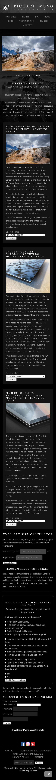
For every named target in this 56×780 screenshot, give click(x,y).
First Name (8, 708)
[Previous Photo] (1, 55)
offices (32, 315)
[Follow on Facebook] (23, 744)
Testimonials (26, 21)
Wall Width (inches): (11, 551)
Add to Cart (11, 238)
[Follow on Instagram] (28, 744)
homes (18, 470)
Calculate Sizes (9, 563)
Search (44, 21)
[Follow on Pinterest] (33, 744)
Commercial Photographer (36, 750)
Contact (28, 25)
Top (48, 774)
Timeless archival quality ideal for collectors (26, 652)
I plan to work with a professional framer (24, 663)
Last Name (8, 714)
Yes (8, 674)
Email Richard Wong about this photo (28, 730)
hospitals (18, 315)
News (47, 16)
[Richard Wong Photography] (28, 9)
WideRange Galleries (29, 770)
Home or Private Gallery (17, 622)
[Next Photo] (55, 55)
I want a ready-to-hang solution (20, 659)
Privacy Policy (21, 757)
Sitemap (39, 757)
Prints (26, 16)
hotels (25, 315)
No (8, 677)
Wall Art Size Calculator (28, 753)
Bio (37, 16)
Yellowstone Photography (29, 75)
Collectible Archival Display (19, 631)
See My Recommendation (15, 680)
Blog (10, 21)
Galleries (11, 16)
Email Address (9, 704)
